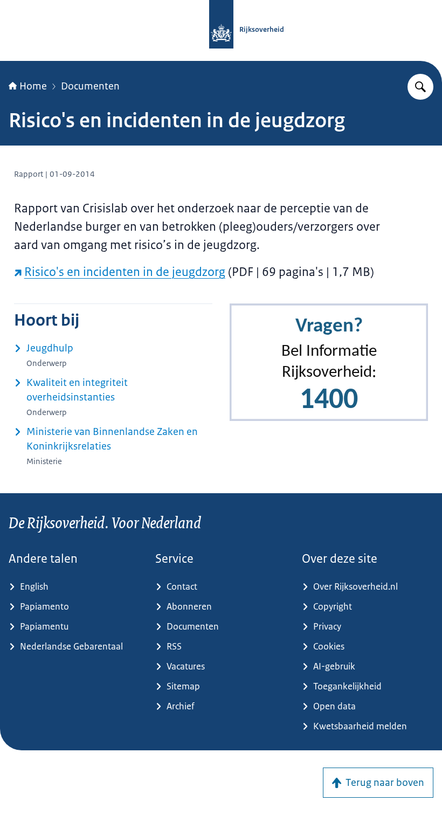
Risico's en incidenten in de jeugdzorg (124, 272)
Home (33, 86)
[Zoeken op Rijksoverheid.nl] (420, 87)
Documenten (90, 86)
